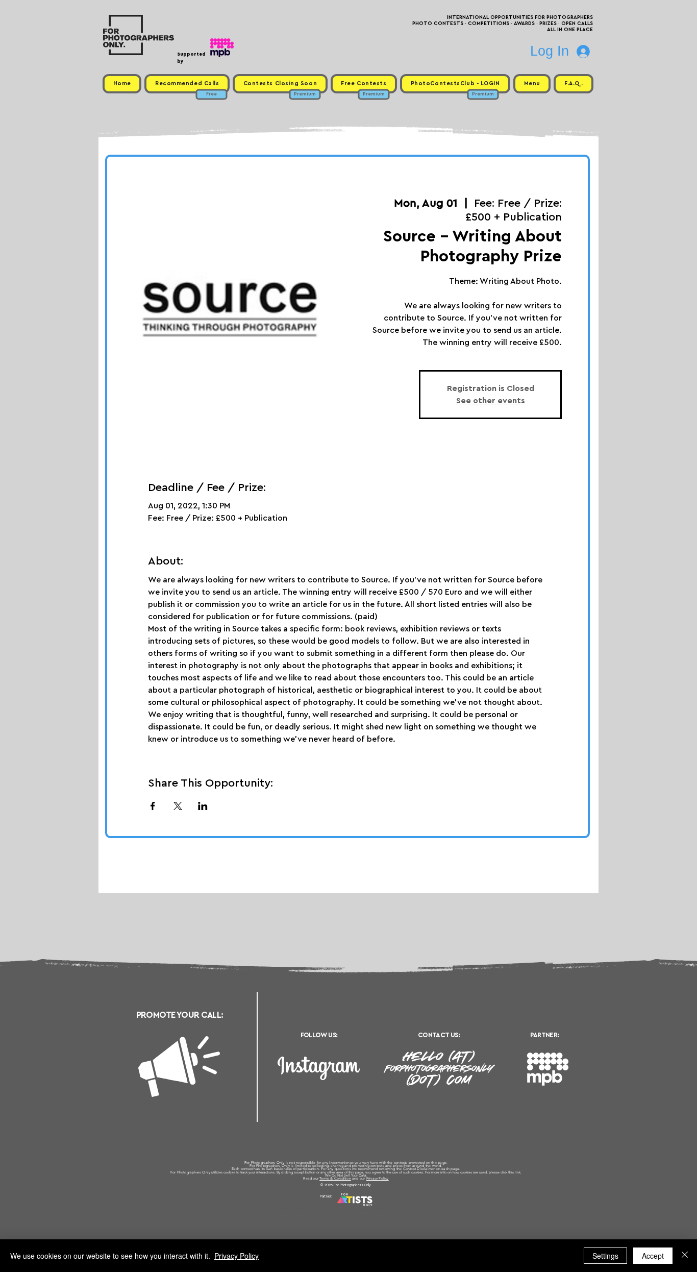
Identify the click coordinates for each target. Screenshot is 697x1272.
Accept (653, 1256)
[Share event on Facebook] (153, 806)
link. (518, 1172)
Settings (605, 1256)
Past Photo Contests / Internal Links (382, 1208)
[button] (532, 83)
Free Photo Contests (332, 1208)
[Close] (685, 1255)
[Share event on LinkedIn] (203, 806)
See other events (490, 401)
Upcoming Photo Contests (291, 1208)
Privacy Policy (377, 1178)
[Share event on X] (178, 806)
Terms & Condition (335, 1178)
